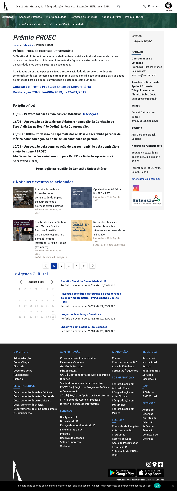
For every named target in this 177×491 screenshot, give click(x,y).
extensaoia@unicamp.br (146, 179)
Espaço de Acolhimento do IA (77, 425)
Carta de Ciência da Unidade (67, 24)
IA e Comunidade (56, 17)
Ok (157, 485)
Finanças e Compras (72, 362)
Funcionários (21, 375)
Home (16, 45)
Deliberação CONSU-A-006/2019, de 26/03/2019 (49, 92)
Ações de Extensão (30, 17)
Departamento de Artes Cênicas (32, 392)
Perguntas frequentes (125, 370)
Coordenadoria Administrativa (78, 358)
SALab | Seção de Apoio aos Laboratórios (84, 395)
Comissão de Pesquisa (125, 426)
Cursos (116, 358)
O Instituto (22, 6)
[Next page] (92, 265)
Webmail (65, 446)
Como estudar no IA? (124, 362)
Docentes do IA (22, 370)
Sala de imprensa (70, 442)
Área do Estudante (123, 366)
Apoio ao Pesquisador (125, 443)
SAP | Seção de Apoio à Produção (80, 399)
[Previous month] (21, 282)
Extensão (82, 6)
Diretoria (18, 366)
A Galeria (148, 392)
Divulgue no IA (68, 417)
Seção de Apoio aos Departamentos (81, 383)
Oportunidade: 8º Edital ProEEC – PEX (107, 191)
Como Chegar (21, 362)
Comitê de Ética (121, 439)
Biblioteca (96, 6)
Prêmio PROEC (134, 17)
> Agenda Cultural (31, 273)
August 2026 (36, 282)
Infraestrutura (68, 370)
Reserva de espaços (72, 438)
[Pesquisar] (118, 6)
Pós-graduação (54, 6)
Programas (118, 434)
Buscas (146, 366)
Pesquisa (70, 6)
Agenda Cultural (111, 17)
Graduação (36, 6)
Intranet (156, 6)
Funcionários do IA (71, 429)
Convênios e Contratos (32, 24)
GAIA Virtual (149, 396)
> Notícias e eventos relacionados (43, 181)
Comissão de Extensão (84, 17)
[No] (172, 486)
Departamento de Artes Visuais (32, 400)
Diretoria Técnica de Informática (79, 404)
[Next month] (52, 282)
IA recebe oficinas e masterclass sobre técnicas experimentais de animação (109, 228)
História (18, 379)
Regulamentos (151, 370)
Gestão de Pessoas (71, 366)
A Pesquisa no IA (122, 430)
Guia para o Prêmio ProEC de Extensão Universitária (52, 87)
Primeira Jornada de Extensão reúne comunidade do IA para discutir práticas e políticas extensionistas (49, 198)
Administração (22, 358)
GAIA (107, 6)
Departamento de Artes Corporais (33, 396)
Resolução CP (120, 447)
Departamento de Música (28, 404)
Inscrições (90, 114)
